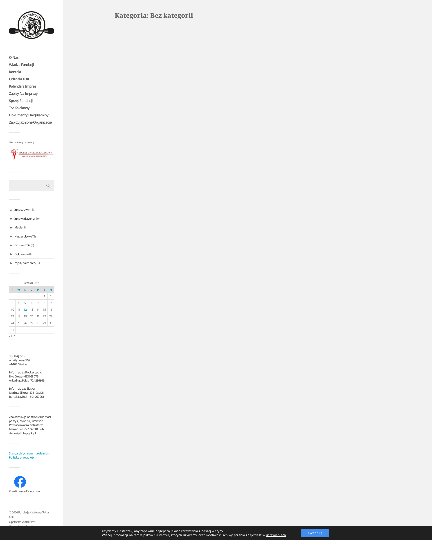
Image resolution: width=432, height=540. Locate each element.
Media (18, 227)
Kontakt (15, 71)
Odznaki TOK (19, 79)
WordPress (28, 522)
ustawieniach (276, 535)
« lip (12, 336)
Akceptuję (315, 533)
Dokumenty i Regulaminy (28, 115)
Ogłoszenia (21, 254)
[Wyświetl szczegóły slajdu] (31, 155)
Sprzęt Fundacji (21, 100)
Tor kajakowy (19, 107)
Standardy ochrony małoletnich (29, 453)
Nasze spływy (22, 236)
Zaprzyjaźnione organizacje (30, 122)
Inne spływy (21, 210)
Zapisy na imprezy (23, 93)
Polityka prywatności (22, 457)
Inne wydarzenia (24, 219)
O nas (13, 57)
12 (25, 309)
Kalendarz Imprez (22, 86)
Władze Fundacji (21, 64)
